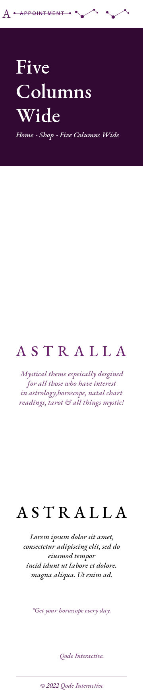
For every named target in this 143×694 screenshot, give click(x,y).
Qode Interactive (81, 685)
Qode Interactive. (82, 655)
